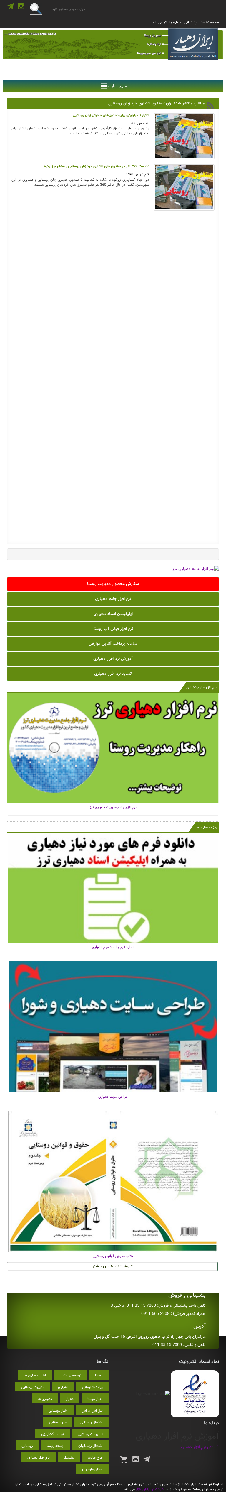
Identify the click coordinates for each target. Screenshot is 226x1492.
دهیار (70, 1399)
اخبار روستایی (58, 1410)
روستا (99, 1375)
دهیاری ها (45, 1399)
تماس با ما (159, 22)
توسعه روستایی (70, 1375)
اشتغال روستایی (91, 1422)
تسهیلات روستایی (90, 1434)
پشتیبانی (190, 22)
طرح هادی (95, 1457)
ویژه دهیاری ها (206, 827)
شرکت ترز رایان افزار (149, 1489)
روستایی (27, 1446)
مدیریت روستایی (32, 1387)
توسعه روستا (55, 1446)
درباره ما (175, 22)
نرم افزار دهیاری (38, 1457)
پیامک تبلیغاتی (92, 1387)
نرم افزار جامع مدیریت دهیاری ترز (113, 807)
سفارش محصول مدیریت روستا (113, 584)
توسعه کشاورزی (52, 1434)
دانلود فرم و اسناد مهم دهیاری (113, 947)
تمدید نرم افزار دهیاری (113, 673)
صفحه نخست (209, 22)
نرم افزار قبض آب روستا (113, 628)
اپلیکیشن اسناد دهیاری (113, 613)
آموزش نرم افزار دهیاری (113, 658)
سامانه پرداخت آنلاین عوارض (113, 643)
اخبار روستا (95, 1399)
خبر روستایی (58, 1422)
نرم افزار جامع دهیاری (113, 599)
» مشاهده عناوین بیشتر (112, 1266)
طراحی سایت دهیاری (113, 1096)
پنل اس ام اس (92, 1410)
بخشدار (69, 1457)
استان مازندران (92, 1469)
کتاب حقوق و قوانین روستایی (113, 1256)
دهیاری (63, 1387)
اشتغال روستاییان (90, 1446)
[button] (117, 86)
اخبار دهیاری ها (35, 1375)
